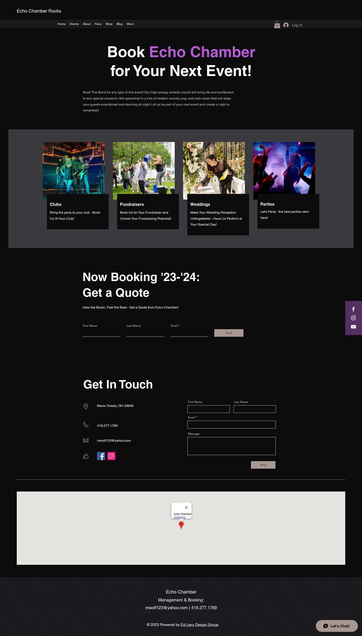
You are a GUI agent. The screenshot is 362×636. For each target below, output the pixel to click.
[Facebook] (353, 309)
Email (174, 325)
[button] (277, 24)
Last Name (134, 325)
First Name (90, 325)
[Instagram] (353, 318)
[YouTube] (353, 327)
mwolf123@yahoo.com (114, 440)
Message (194, 433)
